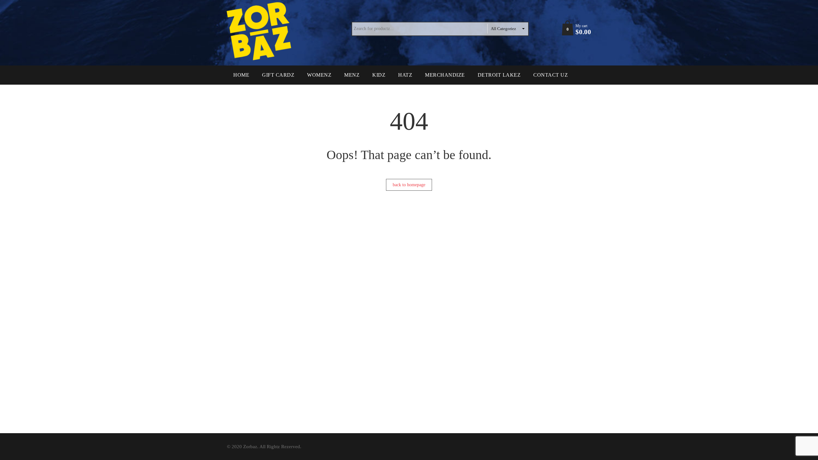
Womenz (319, 75)
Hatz (405, 75)
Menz (351, 75)
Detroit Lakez (499, 75)
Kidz (378, 75)
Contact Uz (550, 75)
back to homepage (409, 184)
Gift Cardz (278, 75)
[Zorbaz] (260, 31)
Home (241, 75)
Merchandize (445, 75)
